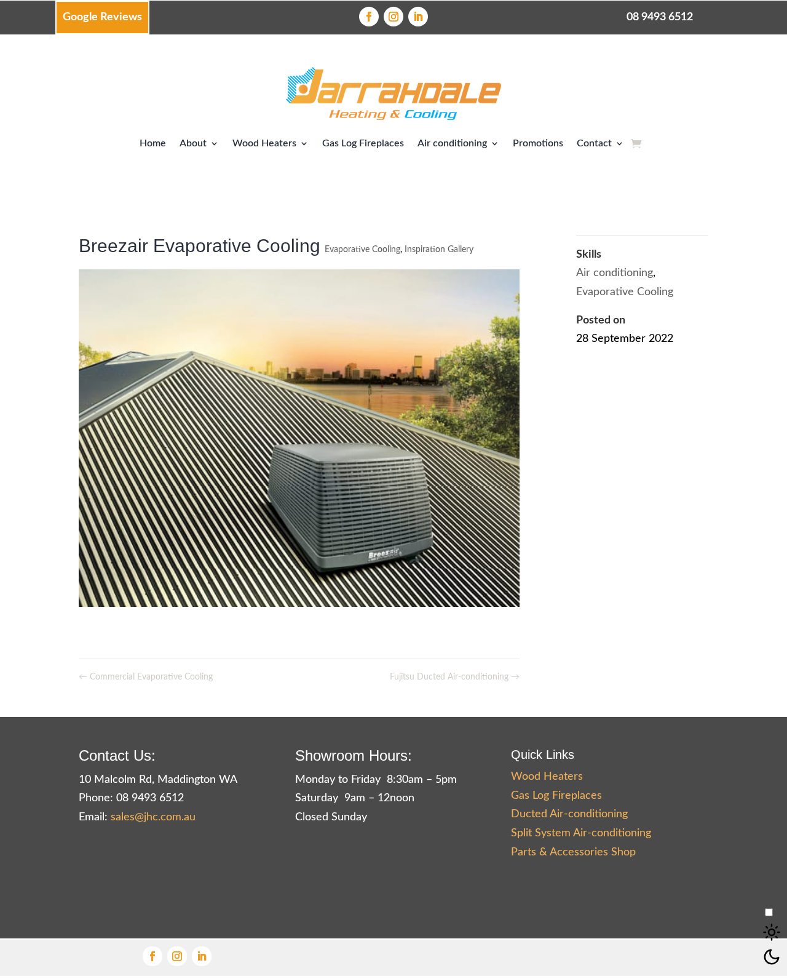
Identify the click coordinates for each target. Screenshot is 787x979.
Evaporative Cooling (362, 249)
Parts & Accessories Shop (573, 852)
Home (153, 143)
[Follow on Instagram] (393, 16)
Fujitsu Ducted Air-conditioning (455, 677)
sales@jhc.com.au (153, 817)
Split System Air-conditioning (581, 833)
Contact (594, 143)
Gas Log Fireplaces (363, 143)
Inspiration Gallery (439, 249)
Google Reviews (102, 17)
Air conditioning (452, 143)
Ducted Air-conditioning (569, 814)
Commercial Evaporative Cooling (146, 677)
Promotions (538, 143)
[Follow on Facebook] (369, 16)
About (193, 143)
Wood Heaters (264, 143)
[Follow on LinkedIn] (418, 16)
